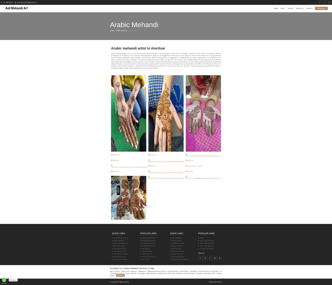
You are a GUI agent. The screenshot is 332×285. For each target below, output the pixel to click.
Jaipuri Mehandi (177, 241)
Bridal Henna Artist (120, 257)
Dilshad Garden (152, 273)
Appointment (321, 8)
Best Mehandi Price (120, 251)
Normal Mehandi (177, 254)
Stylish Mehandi (147, 254)
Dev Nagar (142, 273)
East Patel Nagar (189, 273)
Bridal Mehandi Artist (148, 238)
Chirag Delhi (214, 271)
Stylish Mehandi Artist (207, 243)
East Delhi (168, 273)
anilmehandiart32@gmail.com (27, 2)
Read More (120, 275)
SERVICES (299, 8)
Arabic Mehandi (121, 31)
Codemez (219, 282)
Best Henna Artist (119, 246)
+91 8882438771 (8, 2)
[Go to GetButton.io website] (4, 283)
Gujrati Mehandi (147, 251)
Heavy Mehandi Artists (149, 257)
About (283, 8)
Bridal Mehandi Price (148, 246)
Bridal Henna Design (120, 259)
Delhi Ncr (134, 273)
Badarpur (134, 271)
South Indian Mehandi (207, 241)
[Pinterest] (329, 2)
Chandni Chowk (204, 271)
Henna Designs (177, 238)
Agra (111, 271)
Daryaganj (114, 273)
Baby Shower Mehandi (121, 243)
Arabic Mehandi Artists (121, 238)
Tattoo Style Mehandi (206, 246)
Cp (221, 271)
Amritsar (117, 271)
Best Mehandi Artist (120, 249)
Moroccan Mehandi (178, 251)
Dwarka (161, 273)
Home (276, 8)
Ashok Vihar (126, 271)
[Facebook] (324, 2)
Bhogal (163, 271)
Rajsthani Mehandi (178, 257)
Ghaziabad (207, 273)
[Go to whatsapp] (4, 280)
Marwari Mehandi (177, 246)
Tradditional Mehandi (207, 249)
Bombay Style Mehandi (121, 254)
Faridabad (199, 273)
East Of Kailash (178, 273)
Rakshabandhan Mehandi (180, 259)
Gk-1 (214, 273)
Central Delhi (184, 271)
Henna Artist (146, 259)
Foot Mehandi (146, 249)
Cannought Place (173, 271)
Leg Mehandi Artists (178, 243)
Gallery (290, 8)
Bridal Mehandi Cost (148, 243)
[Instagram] (319, 2)
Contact (309, 8)
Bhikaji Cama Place (154, 271)
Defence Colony (124, 273)
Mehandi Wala (176, 249)
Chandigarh (194, 271)
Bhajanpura (143, 271)
